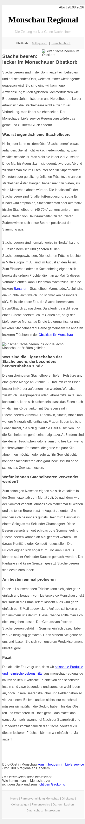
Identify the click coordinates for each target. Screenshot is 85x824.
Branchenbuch (61, 43)
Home (14, 798)
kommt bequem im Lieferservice (61, 764)
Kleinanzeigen (20, 804)
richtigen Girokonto (51, 784)
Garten (57, 804)
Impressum (52, 810)
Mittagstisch (39, 43)
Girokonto (68, 798)
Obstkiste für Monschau (56, 334)
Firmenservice (41, 804)
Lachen (69, 804)
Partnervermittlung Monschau (40, 798)
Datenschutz (34, 810)
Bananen (20, 288)
